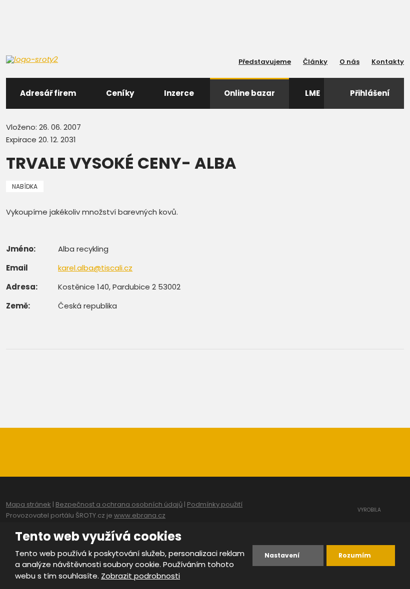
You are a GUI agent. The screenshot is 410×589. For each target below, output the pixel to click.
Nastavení (282, 555)
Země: (18, 305)
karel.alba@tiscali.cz (95, 268)
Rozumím (354, 555)
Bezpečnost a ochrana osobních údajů (119, 504)
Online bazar (249, 93)
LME (312, 93)
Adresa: (22, 287)
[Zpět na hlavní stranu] (51, 59)
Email (17, 268)
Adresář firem (48, 93)
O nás (350, 61)
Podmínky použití (214, 504)
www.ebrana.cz (140, 515)
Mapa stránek (28, 504)
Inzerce (179, 93)
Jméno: (21, 249)
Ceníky (120, 93)
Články (315, 61)
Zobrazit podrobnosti (140, 576)
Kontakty (388, 61)
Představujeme (264, 61)
